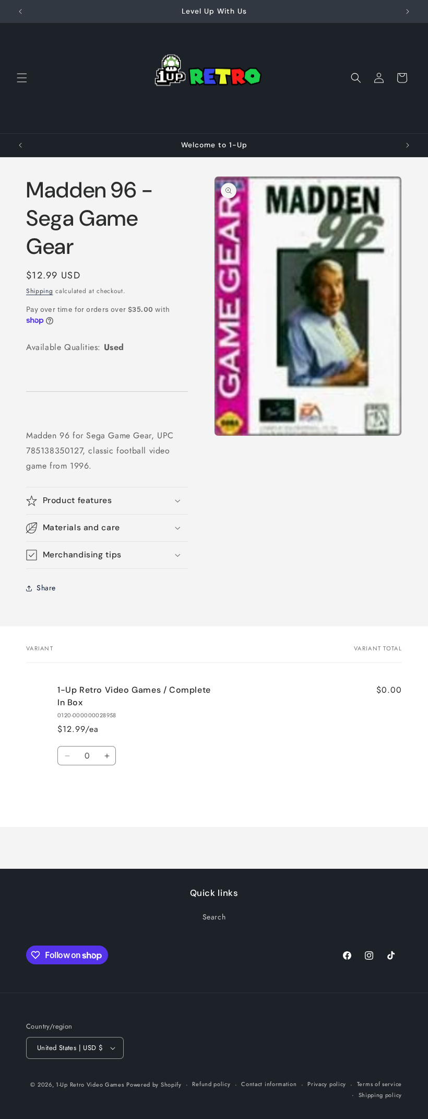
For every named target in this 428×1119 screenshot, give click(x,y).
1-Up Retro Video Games (90, 1084)
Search (214, 917)
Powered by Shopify (154, 1084)
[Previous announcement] (20, 11)
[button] (21, 77)
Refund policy (211, 1084)
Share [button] (46, 587)
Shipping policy (380, 1095)
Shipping (39, 291)
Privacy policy (326, 1084)
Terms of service (379, 1084)
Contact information (268, 1084)
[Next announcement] (407, 11)
